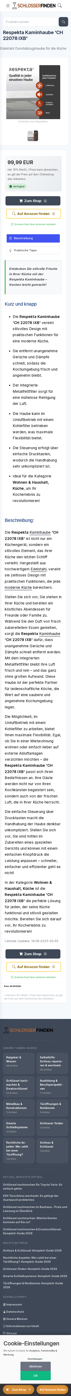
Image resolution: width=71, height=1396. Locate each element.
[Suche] (63, 22)
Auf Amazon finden (33, 214)
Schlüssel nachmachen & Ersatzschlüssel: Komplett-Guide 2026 (32, 1231)
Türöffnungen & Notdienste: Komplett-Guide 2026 (33, 1285)
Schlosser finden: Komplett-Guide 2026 (30, 1268)
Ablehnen (35, 1366)
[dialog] (35, 1359)
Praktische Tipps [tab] (25, 250)
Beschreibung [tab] (23, 238)
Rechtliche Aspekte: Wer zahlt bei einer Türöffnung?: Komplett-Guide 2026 (29, 1259)
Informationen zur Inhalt (22, 1326)
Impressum (14, 1304)
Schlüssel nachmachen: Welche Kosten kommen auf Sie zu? (30, 1220)
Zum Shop (32, 201)
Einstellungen (35, 1359)
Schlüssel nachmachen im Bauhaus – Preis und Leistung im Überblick (35, 1209)
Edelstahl (39, 569)
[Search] (59, 5)
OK (36, 1375)
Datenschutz (15, 1311)
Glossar (11, 1333)
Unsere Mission (16, 1318)
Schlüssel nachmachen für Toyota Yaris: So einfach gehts (32, 1186)
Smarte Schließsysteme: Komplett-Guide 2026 (35, 1276)
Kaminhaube (40, 532)
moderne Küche (18, 587)
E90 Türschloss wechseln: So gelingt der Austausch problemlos (31, 1197)
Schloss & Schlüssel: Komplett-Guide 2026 (32, 1250)
